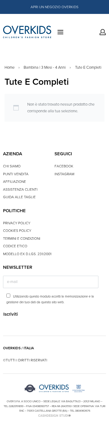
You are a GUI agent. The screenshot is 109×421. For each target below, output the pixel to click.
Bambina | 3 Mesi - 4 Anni (45, 67)
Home (10, 67)
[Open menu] (60, 32)
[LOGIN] (102, 32)
